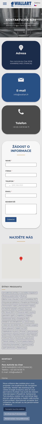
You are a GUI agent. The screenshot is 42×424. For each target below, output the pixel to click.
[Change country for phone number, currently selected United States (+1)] (8, 185)
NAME (8, 161)
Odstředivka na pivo (10, 331)
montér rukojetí (31, 325)
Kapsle (28, 315)
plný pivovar (32, 331)
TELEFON (9, 181)
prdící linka (6, 335)
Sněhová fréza (7, 338)
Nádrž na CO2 (21, 328)
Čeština (37, 3)
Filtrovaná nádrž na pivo (25, 312)
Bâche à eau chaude (10, 299)
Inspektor (20, 315)
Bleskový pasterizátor (10, 296)
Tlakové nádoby (8, 341)
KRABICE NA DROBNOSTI (12, 322)
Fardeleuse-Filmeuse (29, 302)
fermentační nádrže (27, 306)
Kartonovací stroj (8, 319)
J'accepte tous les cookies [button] (14, 409)
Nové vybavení (8, 328)
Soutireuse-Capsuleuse (24, 338)
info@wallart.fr (21, 94)
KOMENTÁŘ (10, 202)
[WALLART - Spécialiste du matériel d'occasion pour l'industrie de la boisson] (21, 4)
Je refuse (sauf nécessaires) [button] (15, 414)
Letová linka (28, 322)
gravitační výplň (8, 315)
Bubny (23, 296)
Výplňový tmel (27, 344)
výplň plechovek (8, 348)
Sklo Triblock (32, 335)
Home (5, 378)
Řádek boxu (21, 348)
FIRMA (8, 171)
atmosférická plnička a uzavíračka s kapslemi (19, 293)
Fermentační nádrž (9, 306)
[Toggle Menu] (5, 4)
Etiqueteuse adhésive (10, 302)
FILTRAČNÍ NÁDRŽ (9, 309)
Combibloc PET (31, 299)
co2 (21, 299)
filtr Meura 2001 (8, 312)
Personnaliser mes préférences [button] (16, 419)
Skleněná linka (19, 335)
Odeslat (11, 219)
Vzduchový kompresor (10, 344)
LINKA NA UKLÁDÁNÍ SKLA (12, 325)
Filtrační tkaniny (25, 309)
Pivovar (23, 331)
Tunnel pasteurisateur (25, 341)
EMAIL (8, 192)
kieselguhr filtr (22, 319)
